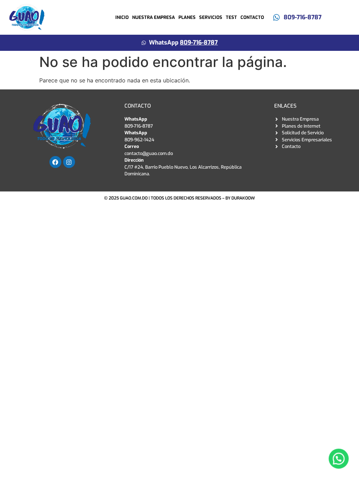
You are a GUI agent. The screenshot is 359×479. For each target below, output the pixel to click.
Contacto (252, 17)
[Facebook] (55, 162)
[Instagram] (69, 162)
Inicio (122, 17)
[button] (338, 458)
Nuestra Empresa (153, 17)
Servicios (210, 17)
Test (231, 17)
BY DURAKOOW (240, 198)
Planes (187, 17)
